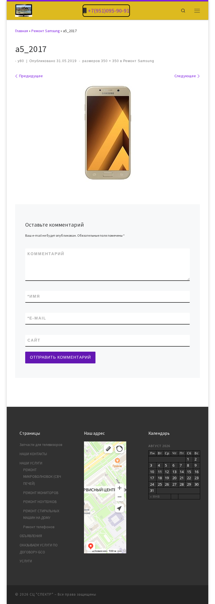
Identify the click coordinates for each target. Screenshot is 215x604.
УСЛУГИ (26, 561)
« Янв (155, 496)
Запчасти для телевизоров (41, 444)
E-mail (36, 318)
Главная (21, 30)
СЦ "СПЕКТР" (41, 594)
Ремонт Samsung (45, 30)
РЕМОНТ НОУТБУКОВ (40, 501)
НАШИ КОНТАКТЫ (33, 454)
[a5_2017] (107, 133)
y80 (21, 61)
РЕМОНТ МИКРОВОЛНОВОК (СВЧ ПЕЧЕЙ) (42, 476)
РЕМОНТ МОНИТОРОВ (40, 492)
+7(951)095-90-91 (108, 10)
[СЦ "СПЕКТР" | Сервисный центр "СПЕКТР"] (23, 10)
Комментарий (45, 254)
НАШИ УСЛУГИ (31, 463)
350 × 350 (109, 61)
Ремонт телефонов (38, 527)
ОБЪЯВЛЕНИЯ (31, 536)
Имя (33, 296)
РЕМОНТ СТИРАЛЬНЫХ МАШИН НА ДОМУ (41, 514)
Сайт (34, 340)
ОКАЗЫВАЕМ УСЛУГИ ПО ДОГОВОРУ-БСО (39, 548)
